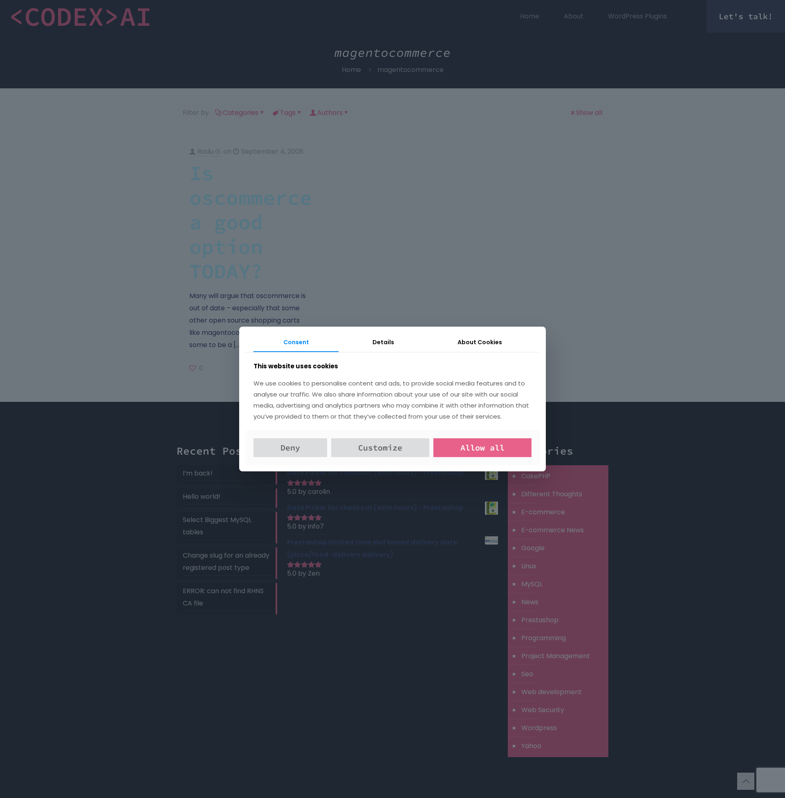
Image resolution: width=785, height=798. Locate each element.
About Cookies (480, 342)
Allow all (482, 447)
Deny (290, 447)
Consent (296, 342)
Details (383, 342)
